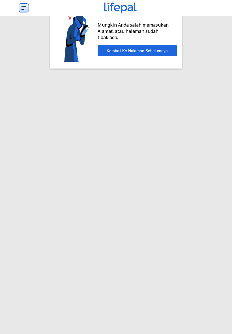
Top (221, 324)
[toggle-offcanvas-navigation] (24, 7)
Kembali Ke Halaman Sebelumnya (137, 50)
